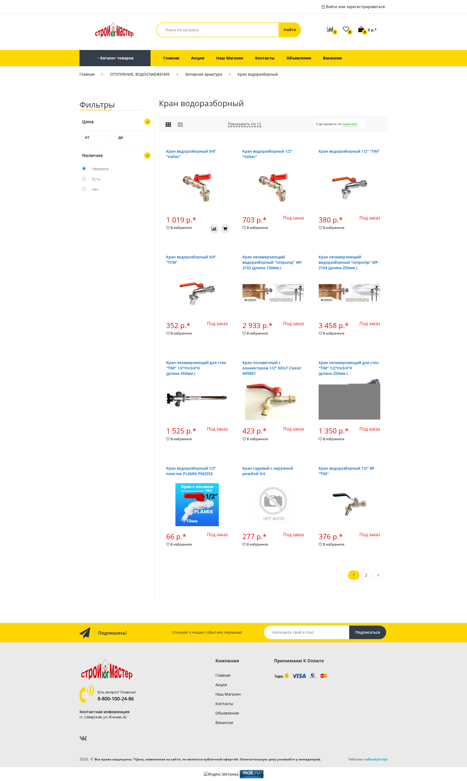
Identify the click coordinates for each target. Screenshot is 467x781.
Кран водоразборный (258, 74)
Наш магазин (228, 694)
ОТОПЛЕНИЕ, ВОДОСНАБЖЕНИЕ (140, 74)
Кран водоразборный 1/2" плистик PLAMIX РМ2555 (191, 471)
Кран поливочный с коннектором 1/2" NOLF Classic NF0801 (271, 368)
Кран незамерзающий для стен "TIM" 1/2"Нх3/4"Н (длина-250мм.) (349, 368)
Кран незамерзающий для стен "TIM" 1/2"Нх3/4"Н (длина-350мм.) (196, 368)
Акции (221, 684)
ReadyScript (378, 759)
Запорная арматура (203, 74)
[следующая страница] (378, 575)
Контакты (224, 703)
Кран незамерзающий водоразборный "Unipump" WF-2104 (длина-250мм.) (349, 262)
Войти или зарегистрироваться (355, 6)
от (87, 137)
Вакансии (224, 722)
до (120, 137)
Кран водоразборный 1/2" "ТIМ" (349, 151)
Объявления (227, 713)
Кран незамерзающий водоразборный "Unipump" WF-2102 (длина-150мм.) (272, 262)
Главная (87, 74)
